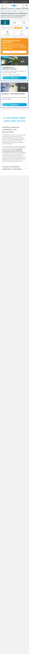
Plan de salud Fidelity (25, 8)
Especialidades (3, 8)
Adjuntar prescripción (14, 51)
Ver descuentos (13, 28)
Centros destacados (5, 21)
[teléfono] (6, 6)
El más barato (14, 22)
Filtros (21, 34)
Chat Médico (18, 8)
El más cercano (24, 22)
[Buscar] (23, 6)
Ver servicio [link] (14, 78)
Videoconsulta (11, 8)
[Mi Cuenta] (2, 6)
